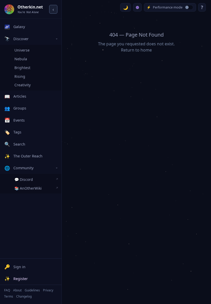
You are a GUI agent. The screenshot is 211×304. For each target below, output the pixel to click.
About (17, 290)
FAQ (7, 290)
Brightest (22, 67)
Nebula (20, 58)
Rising (19, 76)
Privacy (48, 290)
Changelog (24, 296)
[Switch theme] (125, 7)
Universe (22, 50)
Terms (8, 296)
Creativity (22, 84)
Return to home (136, 50)
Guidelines (32, 290)
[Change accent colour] (137, 7)
